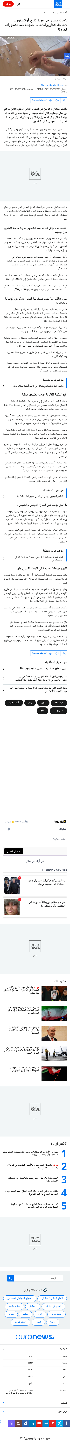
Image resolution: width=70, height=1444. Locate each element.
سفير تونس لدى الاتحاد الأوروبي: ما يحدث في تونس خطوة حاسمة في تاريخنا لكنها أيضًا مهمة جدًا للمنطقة (41, 678)
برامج (31, 1383)
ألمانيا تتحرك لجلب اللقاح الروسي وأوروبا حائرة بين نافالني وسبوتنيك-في (39, 558)
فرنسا (44, 13)
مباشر (8, 3)
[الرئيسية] (66, 12)
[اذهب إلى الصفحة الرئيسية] (58, 4)
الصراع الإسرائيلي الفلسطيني (19, 1298)
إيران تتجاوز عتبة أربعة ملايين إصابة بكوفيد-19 (43, 668)
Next (65, 1370)
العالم (52, 13)
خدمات (64, 1403)
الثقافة (30, 1377)
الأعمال (64, 1363)
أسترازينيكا (58, 711)
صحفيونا (63, 1390)
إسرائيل (32, 1306)
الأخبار (59, 13)
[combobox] (35, 1278)
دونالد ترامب (14, 1306)
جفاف (25, 1314)
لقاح (42, 711)
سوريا (11, 1314)
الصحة (30, 1370)
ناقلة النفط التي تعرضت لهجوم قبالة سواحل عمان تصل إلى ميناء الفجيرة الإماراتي (38, 689)
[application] (35, 56)
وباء (30, 703)
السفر (65, 1377)
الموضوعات (62, 1349)
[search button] (10, 1278)
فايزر (43, 703)
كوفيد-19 (59, 703)
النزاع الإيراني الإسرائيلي (52, 1298)
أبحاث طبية (14, 703)
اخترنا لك (60, 981)
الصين (38, 1322)
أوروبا (65, 1356)
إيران (40, 1314)
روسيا (52, 1322)
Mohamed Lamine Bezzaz (52, 85)
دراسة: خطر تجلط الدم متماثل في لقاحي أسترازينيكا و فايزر (38, 386)
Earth (30, 1363)
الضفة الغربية (20, 1322)
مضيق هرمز (56, 1314)
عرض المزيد (62, 1412)
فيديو (65, 1383)
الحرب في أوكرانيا (53, 1306)
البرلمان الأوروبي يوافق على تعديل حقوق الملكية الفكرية (40, 496)
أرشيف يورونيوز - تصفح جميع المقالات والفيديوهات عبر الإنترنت (19, 1391)
